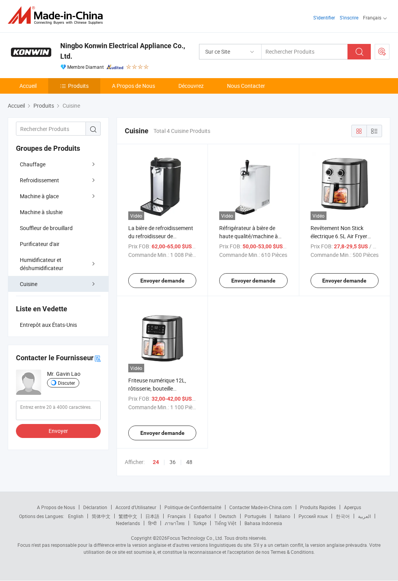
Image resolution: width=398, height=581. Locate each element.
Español (202, 516)
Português (255, 516)
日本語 (152, 516)
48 (189, 462)
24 (156, 462)
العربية (364, 516)
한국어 (343, 516)
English (76, 516)
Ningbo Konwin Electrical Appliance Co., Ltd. (122, 51)
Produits (78, 85)
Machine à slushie (41, 212)
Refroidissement (39, 180)
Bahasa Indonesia (263, 523)
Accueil (28, 85)
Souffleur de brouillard (46, 228)
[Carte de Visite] (97, 358)
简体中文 (101, 516)
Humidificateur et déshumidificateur (41, 264)
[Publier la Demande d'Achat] (382, 51)
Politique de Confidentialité (192, 507)
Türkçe (199, 523)
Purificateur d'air (39, 244)
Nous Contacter (246, 85)
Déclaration (95, 507)
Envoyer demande (162, 280)
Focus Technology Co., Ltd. (195, 538)
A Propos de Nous (133, 85)
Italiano (282, 516)
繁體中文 (128, 516)
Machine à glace (39, 196)
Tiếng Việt (225, 523)
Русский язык (313, 516)
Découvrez (191, 85)
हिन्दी (152, 523)
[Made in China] (58, 15)
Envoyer (58, 430)
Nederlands (128, 523)
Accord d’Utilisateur (135, 507)
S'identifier (324, 17)
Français (177, 516)
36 (172, 462)
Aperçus (352, 507)
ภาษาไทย (175, 523)
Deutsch (227, 516)
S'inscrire (349, 17)
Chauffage (32, 164)
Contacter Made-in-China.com (260, 507)
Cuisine (28, 284)
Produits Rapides (318, 507)
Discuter (66, 383)
